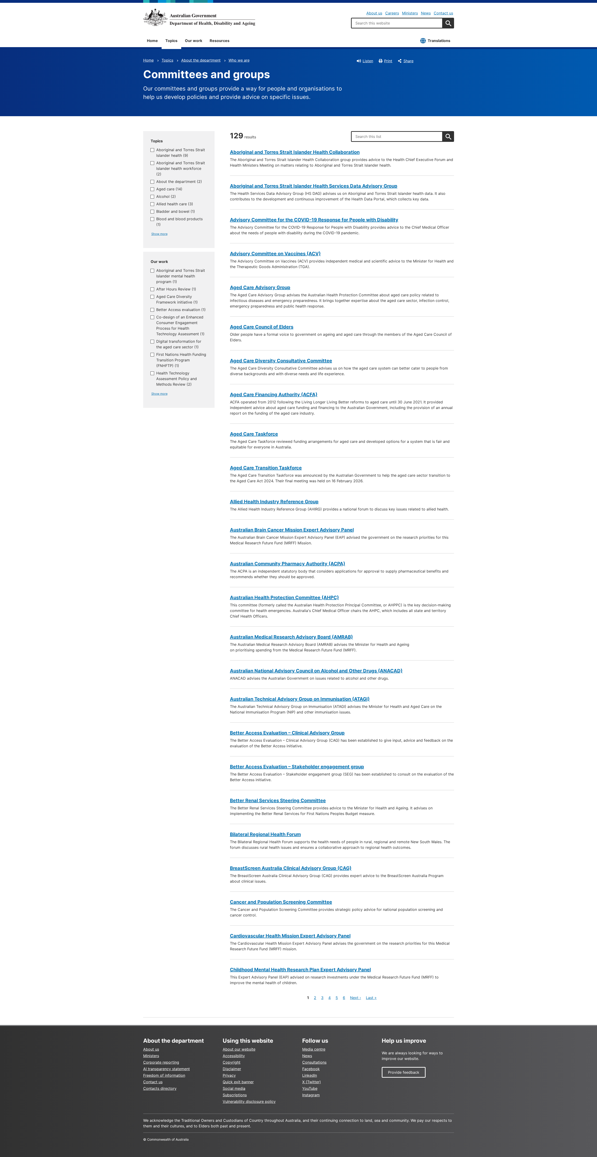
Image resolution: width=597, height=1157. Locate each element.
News (426, 13)
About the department (201, 60)
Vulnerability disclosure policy (249, 1101)
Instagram (311, 1095)
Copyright (231, 1062)
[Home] (199, 17)
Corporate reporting (161, 1062)
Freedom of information (164, 1075)
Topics (171, 40)
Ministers (410, 13)
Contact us (443, 13)
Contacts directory (160, 1088)
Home (152, 40)
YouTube (309, 1088)
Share (408, 61)
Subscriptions (235, 1095)
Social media (234, 1088)
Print (388, 61)
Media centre (313, 1049)
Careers (392, 13)
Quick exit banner (238, 1082)
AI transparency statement (166, 1068)
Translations (439, 40)
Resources (219, 40)
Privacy (229, 1075)
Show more (159, 234)
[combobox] (397, 23)
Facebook (311, 1068)
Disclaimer (232, 1068)
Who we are (239, 60)
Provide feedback (403, 1072)
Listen (368, 61)
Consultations (314, 1062)
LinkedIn (309, 1075)
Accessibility (234, 1055)
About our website (239, 1049)
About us (374, 13)
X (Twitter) (311, 1082)
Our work (193, 40)
